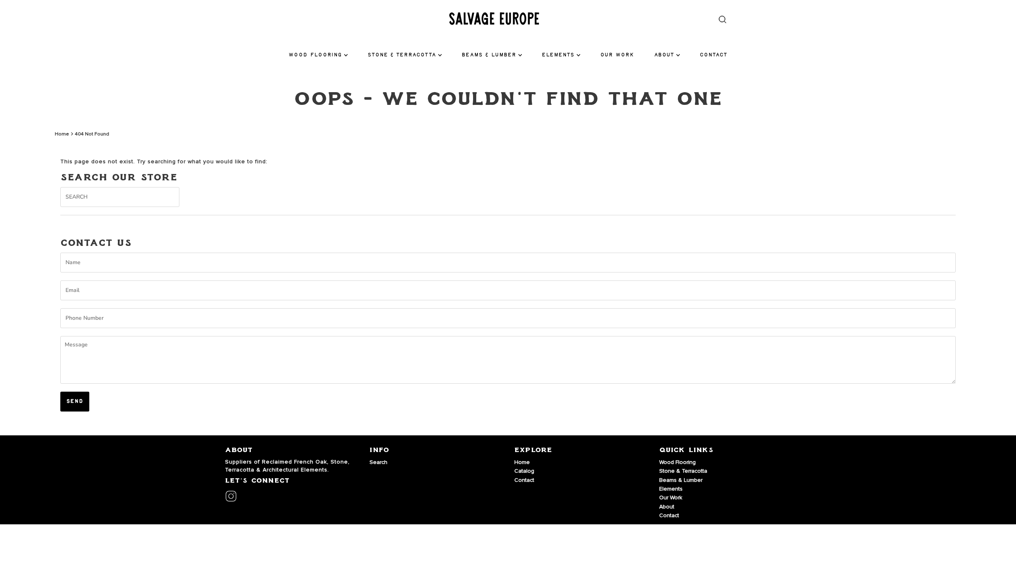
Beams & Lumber (489, 55)
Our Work (617, 55)
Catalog (524, 471)
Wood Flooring (315, 55)
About (664, 55)
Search (378, 462)
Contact (713, 55)
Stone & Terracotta (402, 55)
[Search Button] (722, 19)
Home (62, 134)
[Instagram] (231, 497)
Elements (558, 55)
